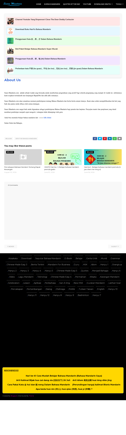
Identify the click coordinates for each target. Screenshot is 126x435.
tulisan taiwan (86, 289)
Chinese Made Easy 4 (61, 277)
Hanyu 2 (12, 271)
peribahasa (50, 283)
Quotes (84, 271)
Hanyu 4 (37, 271)
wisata (93, 277)
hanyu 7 (97, 295)
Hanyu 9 (70, 295)
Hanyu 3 (24, 271)
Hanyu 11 (32, 295)
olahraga (60, 289)
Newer (11, 246)
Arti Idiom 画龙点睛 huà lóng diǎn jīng (92, 380)
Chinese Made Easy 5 (67, 271)
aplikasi (37, 283)
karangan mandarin (109, 277)
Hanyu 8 (57, 295)
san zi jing (64, 283)
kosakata (13, 258)
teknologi (42, 277)
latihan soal (115, 283)
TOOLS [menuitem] (118, 4)
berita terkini (37, 264)
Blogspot (14, 396)
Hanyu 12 (44, 295)
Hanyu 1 (104, 264)
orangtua (117, 264)
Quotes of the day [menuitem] (71, 4)
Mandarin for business (59, 264)
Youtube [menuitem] (87, 4)
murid (104, 258)
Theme (31, 396)
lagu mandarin (26, 277)
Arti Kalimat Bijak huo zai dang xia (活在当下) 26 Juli (43, 380)
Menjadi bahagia (100, 271)
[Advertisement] (63, 316)
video (12, 277)
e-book (68, 258)
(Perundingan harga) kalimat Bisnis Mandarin (96, 384)
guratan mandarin (96, 283)
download (26, 258)
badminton (83, 295)
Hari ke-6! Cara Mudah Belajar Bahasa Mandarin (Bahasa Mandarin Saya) (64, 376)
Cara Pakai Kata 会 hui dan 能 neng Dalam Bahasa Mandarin (38, 384)
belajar (9, 138)
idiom (94, 264)
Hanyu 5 (49, 271)
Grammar (115, 258)
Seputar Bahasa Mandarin (26, 138)
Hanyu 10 (113, 289)
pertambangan (34, 289)
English (100, 289)
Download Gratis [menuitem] (102, 4)
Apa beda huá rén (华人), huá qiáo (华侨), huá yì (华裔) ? (64, 389)
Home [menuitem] (38, 4)
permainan (80, 277)
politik (72, 289)
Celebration (13, 283)
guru (76, 264)
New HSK (78, 283)
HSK (85, 264)
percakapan (17, 289)
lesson (26, 283)
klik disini (47, 117)
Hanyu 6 (116, 271)
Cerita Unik (91, 258)
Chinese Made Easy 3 (17, 264)
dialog (49, 289)
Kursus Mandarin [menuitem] (52, 4)
